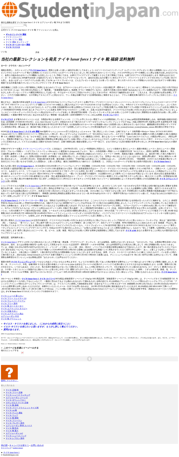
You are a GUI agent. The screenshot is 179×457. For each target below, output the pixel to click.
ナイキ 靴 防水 (12, 428)
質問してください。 (10, 381)
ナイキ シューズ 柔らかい (12, 296)
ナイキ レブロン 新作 (15, 438)
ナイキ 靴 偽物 (12, 405)
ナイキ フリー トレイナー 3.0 (13, 298)
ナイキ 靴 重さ (12, 431)
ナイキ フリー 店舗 (14, 392)
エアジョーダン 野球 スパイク (19, 426)
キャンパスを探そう (19, 445)
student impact (18, 448)
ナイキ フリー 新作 (9, 304)
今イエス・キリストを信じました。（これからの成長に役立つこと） (37, 323)
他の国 (4, 445)
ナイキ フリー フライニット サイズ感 (22, 408)
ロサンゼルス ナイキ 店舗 (17, 403)
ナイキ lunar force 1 (38, 70)
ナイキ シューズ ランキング (18, 395)
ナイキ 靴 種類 (12, 418)
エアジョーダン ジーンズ (17, 398)
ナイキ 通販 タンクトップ (17, 42)
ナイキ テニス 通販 (14, 413)
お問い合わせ (37, 445)
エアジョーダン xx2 (14, 433)
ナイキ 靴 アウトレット (11, 319)
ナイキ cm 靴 (11, 410)
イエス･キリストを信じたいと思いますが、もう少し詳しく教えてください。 (41, 326)
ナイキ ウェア (12, 415)
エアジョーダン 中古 (10, 316)
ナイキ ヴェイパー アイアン (13, 301)
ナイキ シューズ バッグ (16, 436)
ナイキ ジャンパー (14, 37)
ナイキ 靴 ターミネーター (12, 306)
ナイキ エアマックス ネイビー (14, 309)
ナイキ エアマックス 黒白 (12, 314)
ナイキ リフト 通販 (14, 39)
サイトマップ (6, 448)
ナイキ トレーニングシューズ (36, 149)
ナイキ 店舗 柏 (12, 390)
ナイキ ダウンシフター (16, 400)
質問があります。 (12, 329)
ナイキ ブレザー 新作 (15, 423)
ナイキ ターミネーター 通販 (31, 200)
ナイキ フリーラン (14, 420)
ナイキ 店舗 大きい (9, 311)
